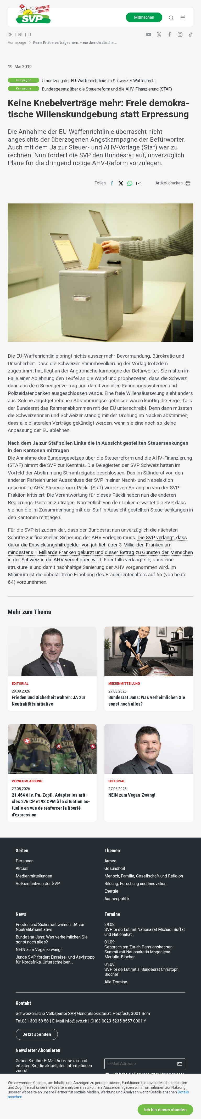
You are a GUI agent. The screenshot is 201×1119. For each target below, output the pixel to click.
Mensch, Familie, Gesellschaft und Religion (143, 876)
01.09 (109, 942)
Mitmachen (144, 17)
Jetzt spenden (37, 1034)
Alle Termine (115, 981)
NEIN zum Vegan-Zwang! (131, 795)
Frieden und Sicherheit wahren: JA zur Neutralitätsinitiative (48, 701)
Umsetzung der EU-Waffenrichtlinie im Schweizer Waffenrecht (99, 80)
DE (10, 35)
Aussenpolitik (117, 898)
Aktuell (22, 868)
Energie (111, 891)
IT (30, 35)
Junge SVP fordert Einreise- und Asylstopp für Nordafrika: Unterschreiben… (55, 960)
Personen (25, 860)
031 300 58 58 (35, 1021)
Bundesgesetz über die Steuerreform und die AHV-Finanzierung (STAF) (107, 89)
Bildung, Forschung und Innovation (135, 883)
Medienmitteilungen (34, 876)
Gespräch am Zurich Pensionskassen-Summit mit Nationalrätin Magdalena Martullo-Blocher (139, 951)
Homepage (17, 42)
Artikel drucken (169, 183)
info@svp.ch (76, 1021)
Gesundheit (114, 868)
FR (20, 35)
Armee (110, 860)
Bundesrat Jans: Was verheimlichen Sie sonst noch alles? (146, 701)
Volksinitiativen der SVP (38, 883)
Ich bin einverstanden (165, 1109)
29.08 (109, 924)
